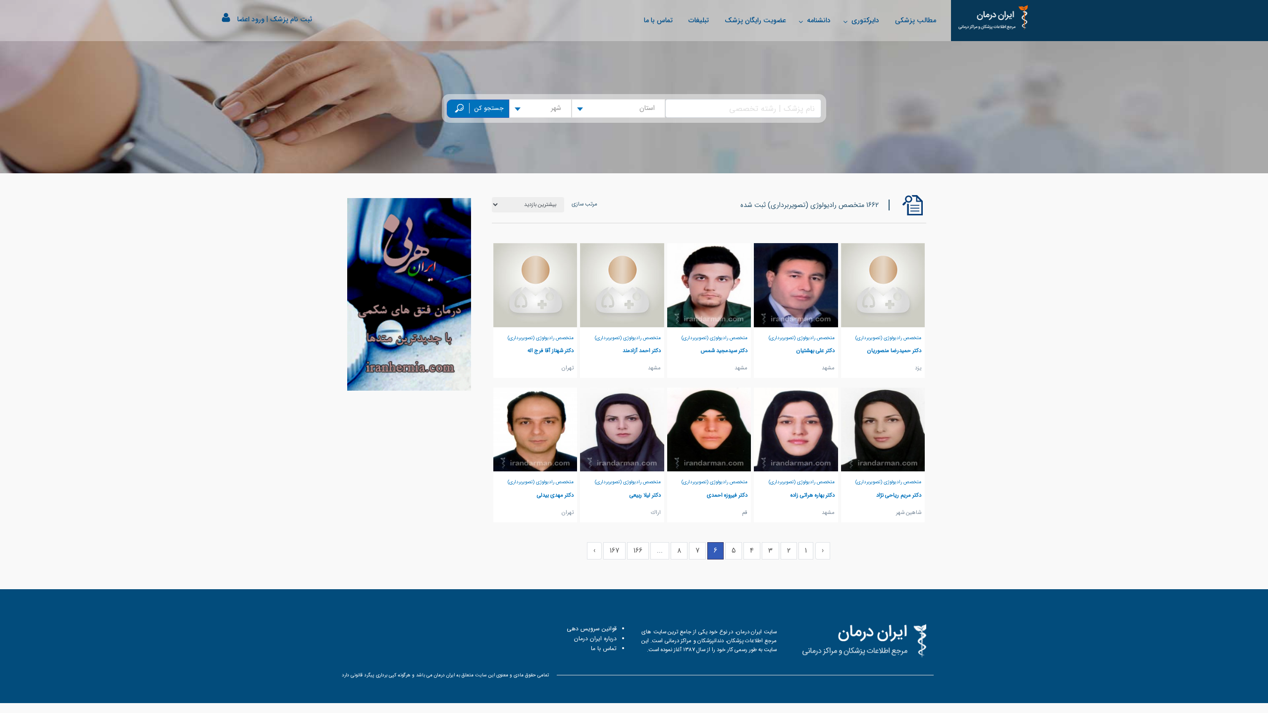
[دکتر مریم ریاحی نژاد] (883, 429)
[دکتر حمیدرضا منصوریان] (883, 284)
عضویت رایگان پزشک (755, 20)
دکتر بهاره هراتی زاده (813, 495)
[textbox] (650, 108)
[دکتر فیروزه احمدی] (709, 429)
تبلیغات (698, 20)
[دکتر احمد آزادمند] (622, 284)
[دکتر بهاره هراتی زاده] (796, 429)
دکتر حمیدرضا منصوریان (894, 350)
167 (614, 550)
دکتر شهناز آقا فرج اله (551, 350)
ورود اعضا (250, 19)
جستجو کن (489, 108)
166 (638, 550)
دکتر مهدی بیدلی (555, 495)
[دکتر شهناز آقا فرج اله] (535, 284)
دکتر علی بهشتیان (815, 350)
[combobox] (618, 108)
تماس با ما (658, 20)
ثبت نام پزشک (291, 19)
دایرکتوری (865, 20)
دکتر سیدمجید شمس (724, 350)
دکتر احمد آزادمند (642, 350)
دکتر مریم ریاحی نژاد (898, 495)
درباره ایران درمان (595, 638)
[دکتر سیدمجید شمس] (709, 284)
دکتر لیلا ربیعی (645, 495)
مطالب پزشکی (915, 20)
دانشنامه (819, 20)
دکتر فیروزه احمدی (727, 495)
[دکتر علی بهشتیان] (796, 284)
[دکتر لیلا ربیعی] (622, 429)
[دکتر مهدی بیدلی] (535, 429)
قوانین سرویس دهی (592, 628)
